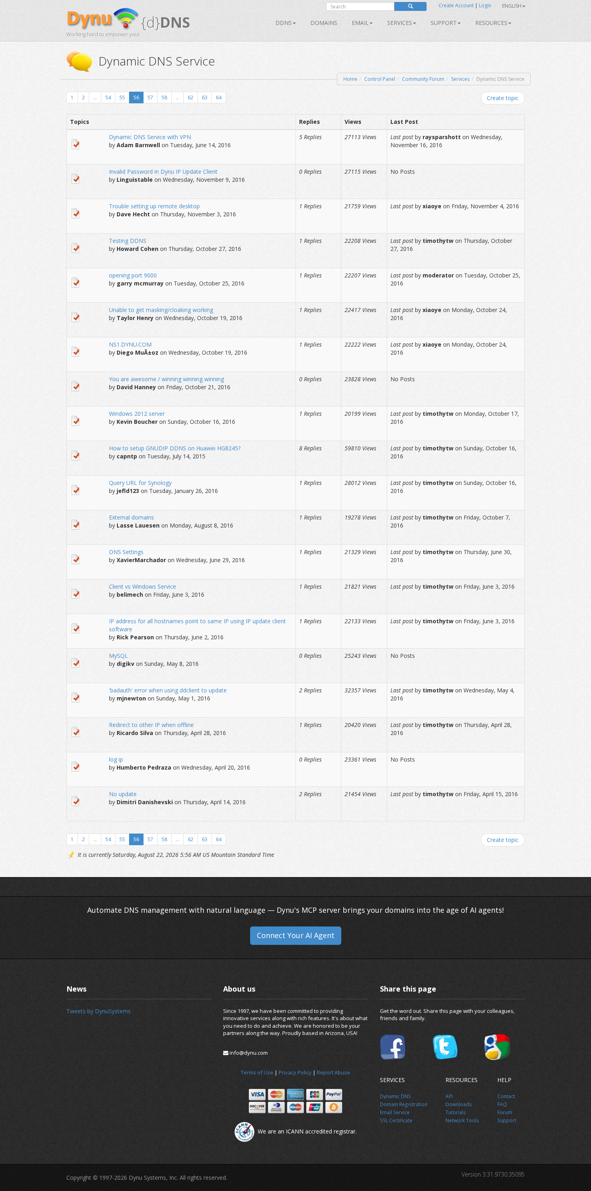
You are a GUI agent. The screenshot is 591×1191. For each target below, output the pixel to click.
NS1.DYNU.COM (130, 344)
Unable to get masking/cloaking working (161, 310)
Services (460, 79)
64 (219, 97)
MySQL (118, 655)
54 (108, 97)
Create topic (503, 98)
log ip (116, 759)
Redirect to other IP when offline (151, 725)
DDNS (283, 23)
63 (204, 97)
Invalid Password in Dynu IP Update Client (163, 171)
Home (350, 79)
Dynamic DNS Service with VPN (150, 137)
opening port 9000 (133, 275)
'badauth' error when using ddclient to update (168, 690)
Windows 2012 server (137, 413)
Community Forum (423, 79)
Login (485, 5)
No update (123, 794)
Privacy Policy (295, 1072)
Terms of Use (257, 1072)
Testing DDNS (127, 240)
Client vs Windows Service (142, 586)
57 (150, 97)
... (95, 97)
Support (444, 23)
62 (190, 97)
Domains (323, 23)
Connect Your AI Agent (295, 935)
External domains (131, 517)
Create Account (456, 5)
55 (122, 97)
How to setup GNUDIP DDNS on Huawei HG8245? (174, 448)
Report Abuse (333, 1072)
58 (164, 97)
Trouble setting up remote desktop (154, 206)
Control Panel (379, 79)
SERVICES (399, 23)
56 (136, 97)
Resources (491, 23)
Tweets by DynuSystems (98, 1011)
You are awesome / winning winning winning (166, 379)
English (511, 5)
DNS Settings (126, 552)
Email (360, 23)
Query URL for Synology (140, 483)
